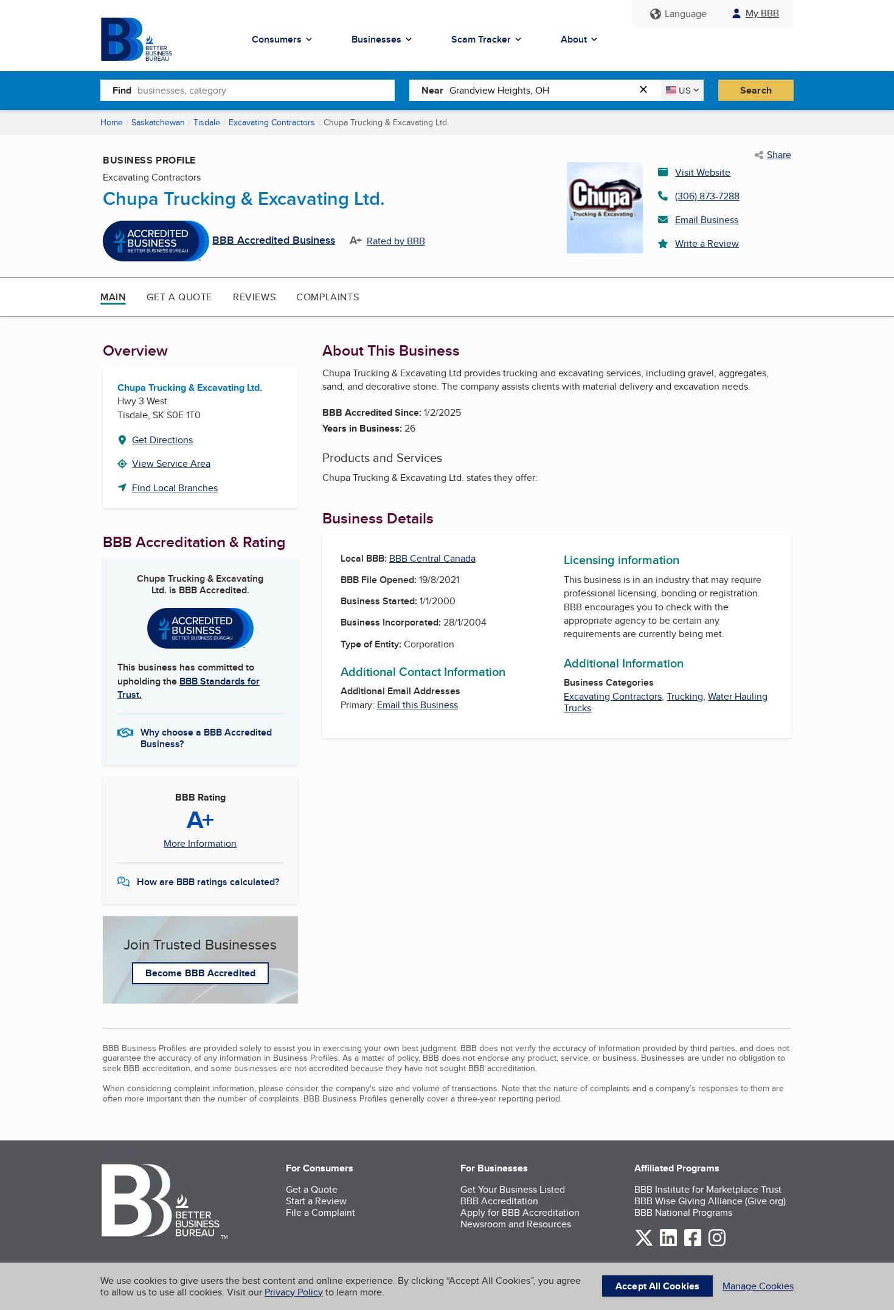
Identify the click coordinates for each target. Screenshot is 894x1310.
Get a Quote (179, 297)
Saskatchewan (158, 122)
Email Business (706, 220)
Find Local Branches (175, 488)
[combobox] (266, 90)
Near (432, 90)
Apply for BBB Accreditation (520, 1212)
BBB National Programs (683, 1212)
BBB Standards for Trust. (188, 688)
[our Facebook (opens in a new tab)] (692, 1244)
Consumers (277, 39)
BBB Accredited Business (273, 240)
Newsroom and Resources (515, 1224)
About (574, 39)
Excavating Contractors (272, 122)
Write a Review (707, 243)
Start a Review (316, 1201)
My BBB (762, 13)
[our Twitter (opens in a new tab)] (644, 1244)
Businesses (376, 39)
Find (122, 90)
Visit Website (702, 172)
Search (756, 90)
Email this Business (417, 705)
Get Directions (162, 440)
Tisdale (206, 122)
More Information (200, 843)
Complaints (327, 297)
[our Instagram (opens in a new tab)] (717, 1244)
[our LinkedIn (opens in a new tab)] (668, 1244)
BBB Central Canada (432, 558)
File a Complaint (320, 1212)
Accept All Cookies (657, 1286)
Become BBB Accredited (200, 973)
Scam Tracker (481, 39)
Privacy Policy (294, 1292)
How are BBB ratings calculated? (208, 882)
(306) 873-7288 (707, 196)
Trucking (685, 696)
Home (111, 122)
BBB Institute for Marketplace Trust (707, 1189)
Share (779, 155)
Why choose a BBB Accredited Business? (206, 737)
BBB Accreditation (499, 1201)
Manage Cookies (758, 1286)
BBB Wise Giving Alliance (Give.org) (710, 1201)
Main (113, 297)
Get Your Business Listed (512, 1189)
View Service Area (171, 463)
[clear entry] (647, 90)
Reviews (254, 297)
